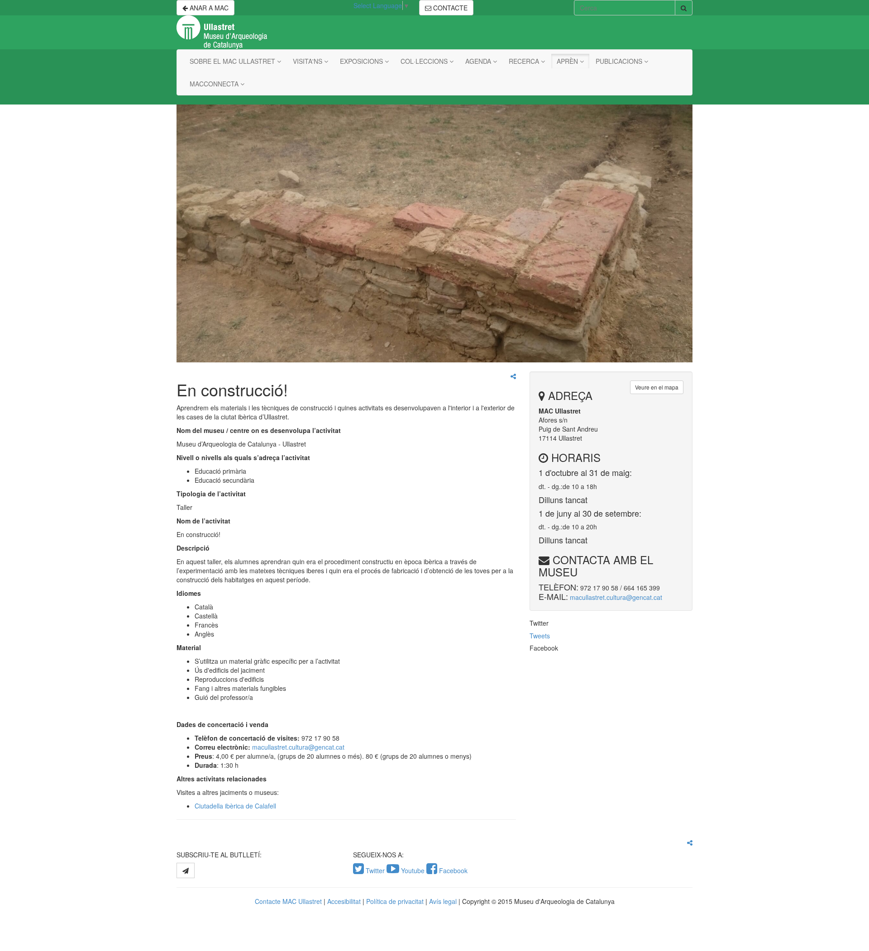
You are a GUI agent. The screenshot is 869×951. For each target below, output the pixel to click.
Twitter (375, 870)
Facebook (452, 870)
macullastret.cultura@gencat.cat (298, 746)
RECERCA (525, 61)
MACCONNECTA (215, 83)
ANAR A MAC (208, 7)
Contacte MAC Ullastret (288, 901)
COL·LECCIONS (425, 61)
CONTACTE (449, 7)
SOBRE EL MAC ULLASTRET (233, 61)
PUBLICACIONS (620, 61)
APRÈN (568, 61)
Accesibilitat (344, 901)
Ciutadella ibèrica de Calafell (235, 805)
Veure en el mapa (656, 387)
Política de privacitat (395, 901)
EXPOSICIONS (362, 61)
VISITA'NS (308, 61)
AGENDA (479, 61)
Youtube (412, 870)
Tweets (540, 635)
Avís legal (443, 901)
